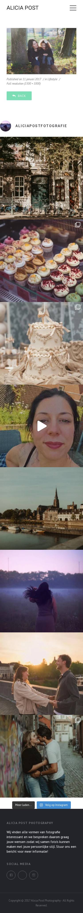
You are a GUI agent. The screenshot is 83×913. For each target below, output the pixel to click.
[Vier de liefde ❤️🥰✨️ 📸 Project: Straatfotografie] (41, 756)
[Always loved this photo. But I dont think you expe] (41, 591)
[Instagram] (22, 875)
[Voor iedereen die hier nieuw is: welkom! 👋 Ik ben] (41, 426)
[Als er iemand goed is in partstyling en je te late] (41, 343)
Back (22, 96)
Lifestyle (52, 79)
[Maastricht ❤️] (41, 178)
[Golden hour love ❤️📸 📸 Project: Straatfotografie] (41, 673)
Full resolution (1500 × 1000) (24, 83)
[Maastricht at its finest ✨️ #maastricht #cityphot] (41, 508)
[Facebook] (11, 875)
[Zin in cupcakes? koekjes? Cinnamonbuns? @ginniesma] (41, 260)
